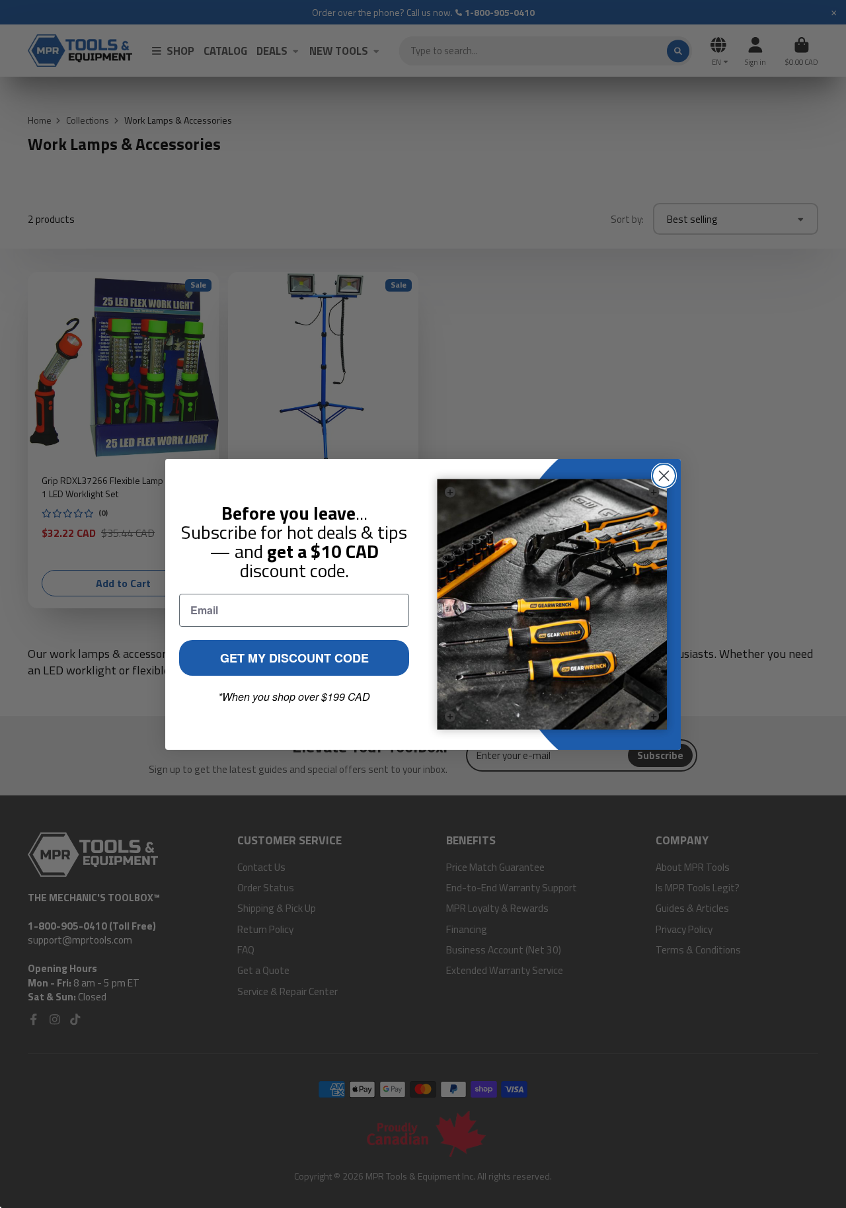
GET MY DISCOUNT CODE (294, 657)
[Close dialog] (663, 475)
